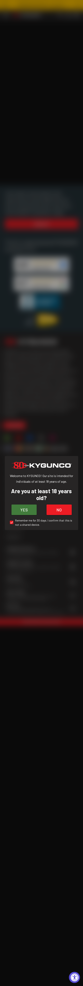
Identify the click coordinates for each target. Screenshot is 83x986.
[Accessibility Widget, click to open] (74, 977)
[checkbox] (41, 522)
